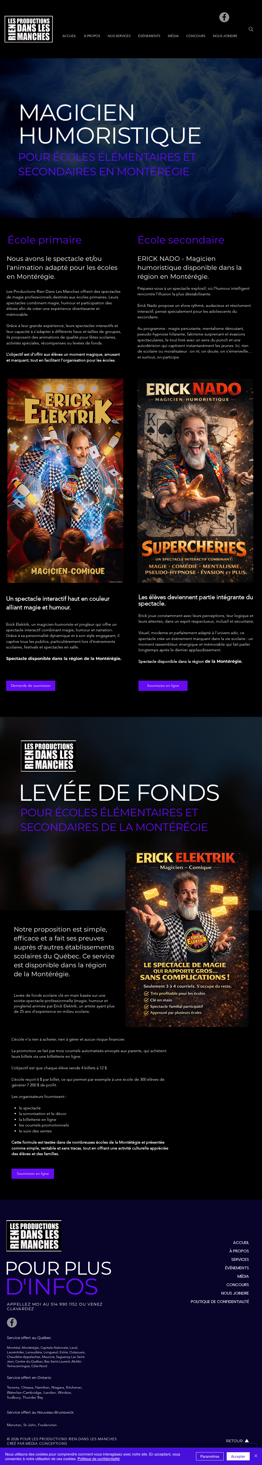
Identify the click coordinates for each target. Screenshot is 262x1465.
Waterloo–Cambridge (24, 1392)
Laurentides (15, 1352)
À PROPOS (239, 1251)
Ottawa (27, 1387)
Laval (73, 1348)
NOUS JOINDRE (235, 1293)
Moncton (14, 1425)
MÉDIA (243, 1276)
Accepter (238, 1456)
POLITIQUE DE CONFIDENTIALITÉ (220, 1302)
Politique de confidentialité (99, 1458)
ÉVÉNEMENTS (237, 1268)
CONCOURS (237, 1285)
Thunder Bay (33, 1397)
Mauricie (48, 1357)
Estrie (64, 1352)
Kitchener (73, 1387)
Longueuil (50, 1352)
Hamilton (42, 1387)
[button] (119, 36)
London (49, 1392)
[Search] (251, 29)
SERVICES (240, 1259)
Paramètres (209, 1456)
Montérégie (30, 1348)
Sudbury (13, 1397)
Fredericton (47, 1425)
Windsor (64, 1392)
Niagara (57, 1387)
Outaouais (77, 1352)
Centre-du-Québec (29, 1361)
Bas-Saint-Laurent (56, 1361)
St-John (29, 1425)
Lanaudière (34, 1352)
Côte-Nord (39, 1366)
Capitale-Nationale (54, 1348)
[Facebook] (224, 17)
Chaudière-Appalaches (23, 1357)
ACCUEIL (241, 1243)
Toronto (13, 1387)
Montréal (13, 1348)
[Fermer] (256, 1456)
